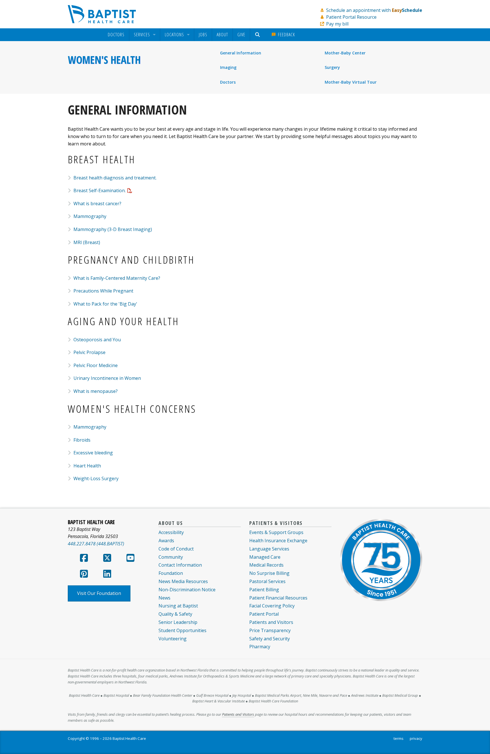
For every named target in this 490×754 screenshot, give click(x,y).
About (222, 34)
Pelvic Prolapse (89, 352)
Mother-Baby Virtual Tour (351, 82)
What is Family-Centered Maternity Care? (116, 278)
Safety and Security (269, 639)
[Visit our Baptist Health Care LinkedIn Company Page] (107, 575)
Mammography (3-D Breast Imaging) (112, 229)
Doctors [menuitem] (228, 82)
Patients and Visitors (271, 622)
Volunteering (173, 639)
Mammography (89, 216)
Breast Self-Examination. (99, 190)
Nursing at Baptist (178, 606)
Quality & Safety (175, 614)
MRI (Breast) (86, 242)
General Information (240, 53)
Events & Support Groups (276, 532)
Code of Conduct (176, 549)
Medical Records (266, 565)
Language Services (269, 549)
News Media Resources (183, 581)
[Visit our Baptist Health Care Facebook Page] (84, 559)
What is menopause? (95, 391)
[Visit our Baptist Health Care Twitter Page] (107, 559)
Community (171, 557)
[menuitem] (116, 34)
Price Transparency (270, 630)
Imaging (228, 67)
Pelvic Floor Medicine (95, 365)
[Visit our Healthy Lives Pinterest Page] (84, 575)
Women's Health (104, 60)
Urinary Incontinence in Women (107, 378)
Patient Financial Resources (278, 598)
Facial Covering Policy (272, 606)
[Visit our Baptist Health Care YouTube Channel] (130, 559)
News (164, 598)
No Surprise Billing (269, 573)
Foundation (171, 573)
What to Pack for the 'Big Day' (105, 304)
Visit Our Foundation (99, 593)
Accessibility (171, 532)
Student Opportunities (182, 630)
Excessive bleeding (93, 453)
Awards (166, 540)
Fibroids (81, 440)
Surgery (332, 67)
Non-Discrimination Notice (187, 589)
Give (241, 34)
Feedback (285, 34)
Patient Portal (264, 614)
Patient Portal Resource (351, 17)
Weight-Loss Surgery (96, 478)
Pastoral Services (267, 581)
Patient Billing (264, 589)
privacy (416, 738)
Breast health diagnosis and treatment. (115, 178)
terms (399, 738)
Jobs (203, 34)
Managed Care (264, 557)
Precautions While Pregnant (103, 291)
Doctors (116, 35)
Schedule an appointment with (374, 10)
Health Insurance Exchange (278, 540)
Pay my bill (337, 24)
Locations (174, 35)
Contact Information (180, 565)
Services (142, 35)
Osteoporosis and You (97, 339)
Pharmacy (259, 646)
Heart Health (87, 466)
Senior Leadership (178, 622)
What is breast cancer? (97, 203)
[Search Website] (258, 34)
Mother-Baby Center (345, 53)
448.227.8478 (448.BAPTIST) (96, 544)
